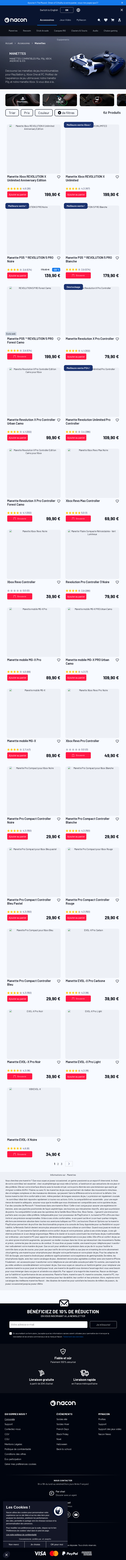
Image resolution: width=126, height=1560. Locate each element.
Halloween (62, 1444)
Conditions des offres (15, 1454)
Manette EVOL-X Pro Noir (24, 1062)
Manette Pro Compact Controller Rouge (87, 901)
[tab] (66, 112)
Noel (59, 1439)
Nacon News (104, 1434)
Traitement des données (73, 1337)
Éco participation (13, 1459)
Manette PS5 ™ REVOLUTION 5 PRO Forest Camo (30, 340)
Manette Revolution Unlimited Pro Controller (88, 421)
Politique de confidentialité (18, 1449)
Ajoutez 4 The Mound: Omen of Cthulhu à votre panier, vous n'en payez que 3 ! (63, 2)
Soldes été (62, 1419)
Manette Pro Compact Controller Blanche (87, 820)
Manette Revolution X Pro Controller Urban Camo (31, 421)
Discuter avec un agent (66, 1495)
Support (9, 1424)
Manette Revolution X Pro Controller (90, 338)
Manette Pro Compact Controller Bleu (29, 982)
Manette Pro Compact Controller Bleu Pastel (29, 901)
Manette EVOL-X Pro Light (83, 1062)
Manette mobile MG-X (21, 741)
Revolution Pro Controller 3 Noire (87, 582)
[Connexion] (119, 20)
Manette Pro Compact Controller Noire (29, 820)
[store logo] (16, 20)
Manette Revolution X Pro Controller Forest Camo (31, 502)
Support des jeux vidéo (109, 1429)
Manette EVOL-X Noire (22, 1139)
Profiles (102, 1419)
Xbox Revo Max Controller (83, 501)
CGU (7, 1439)
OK (66, 9)
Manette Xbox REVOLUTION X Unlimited (85, 178)
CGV (7, 1434)
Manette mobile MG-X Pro (24, 660)
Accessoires (24, 43)
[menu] (63, 20)
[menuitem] (47, 20)
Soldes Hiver (63, 1424)
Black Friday (63, 1434)
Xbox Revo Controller (21, 582)
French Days (63, 1429)
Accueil (9, 43)
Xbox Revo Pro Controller (82, 741)
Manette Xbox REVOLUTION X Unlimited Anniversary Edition (26, 178)
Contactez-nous (13, 1429)
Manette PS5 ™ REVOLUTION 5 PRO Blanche (89, 259)
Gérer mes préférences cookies (20, 1464)
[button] (58, 177)
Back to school (64, 1449)
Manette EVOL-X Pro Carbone (85, 981)
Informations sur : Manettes (63, 1175)
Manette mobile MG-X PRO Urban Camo (87, 661)
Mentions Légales (13, 1444)
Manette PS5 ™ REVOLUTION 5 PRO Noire (30, 259)
